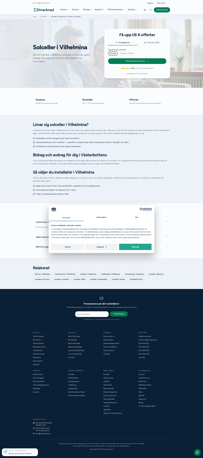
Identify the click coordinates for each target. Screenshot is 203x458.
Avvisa (67, 247)
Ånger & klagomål (110, 392)
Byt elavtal (37, 340)
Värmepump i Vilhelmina (134, 274)
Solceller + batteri (127, 53)
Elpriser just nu (108, 336)
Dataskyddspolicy (110, 403)
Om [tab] (136, 217)
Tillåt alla (135, 247)
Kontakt (106, 374)
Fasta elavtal (37, 361)
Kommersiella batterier (76, 396)
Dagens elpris (108, 340)
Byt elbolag (72, 340)
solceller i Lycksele (61, 279)
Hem (34, 17)
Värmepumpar (73, 381)
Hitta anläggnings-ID (41, 385)
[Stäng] (35, 451)
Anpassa (100, 247)
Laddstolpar (73, 388)
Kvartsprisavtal (38, 354)
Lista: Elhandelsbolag (76, 350)
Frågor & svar (108, 378)
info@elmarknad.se (43, 434)
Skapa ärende (108, 388)
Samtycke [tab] (66, 218)
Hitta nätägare (38, 378)
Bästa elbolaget (74, 343)
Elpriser (64, 9)
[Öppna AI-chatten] (197, 452)
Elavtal (75, 9)
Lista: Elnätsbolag (75, 354)
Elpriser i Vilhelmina (42, 274)
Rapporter (142, 399)
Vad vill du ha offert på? (117, 50)
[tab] (122, 42)
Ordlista (106, 381)
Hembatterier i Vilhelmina (65, 274)
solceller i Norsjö (118, 279)
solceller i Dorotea (42, 279)
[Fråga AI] (145, 10)
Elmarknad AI (38, 374)
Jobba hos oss (144, 378)
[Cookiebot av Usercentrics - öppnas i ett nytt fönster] (141, 209)
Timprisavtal (37, 350)
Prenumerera (119, 314)
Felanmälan (107, 385)
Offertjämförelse (115, 9)
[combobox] (162, 3)
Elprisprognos (108, 350)
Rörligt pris (37, 357)
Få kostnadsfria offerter (135, 61)
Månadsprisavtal (39, 347)
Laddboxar (72, 385)
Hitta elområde (38, 381)
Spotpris (98, 9)
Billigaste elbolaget (75, 347)
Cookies (106, 406)
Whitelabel (142, 388)
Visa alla (36, 365)
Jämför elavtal (162, 10)
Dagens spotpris (145, 336)
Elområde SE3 (144, 350)
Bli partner (142, 381)
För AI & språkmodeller (147, 406)
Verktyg (131, 9)
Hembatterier (73, 378)
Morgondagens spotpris (148, 340)
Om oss (141, 374)
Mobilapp (36, 388)
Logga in (150, 3)
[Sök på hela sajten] (150, 10)
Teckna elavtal (38, 343)
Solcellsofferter (136, 279)
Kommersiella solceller (76, 392)
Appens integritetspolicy (112, 413)
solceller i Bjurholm (156, 274)
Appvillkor (107, 410)
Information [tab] (101, 217)
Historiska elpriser (110, 347)
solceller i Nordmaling (98, 279)
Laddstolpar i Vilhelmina (110, 274)
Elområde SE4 (144, 354)
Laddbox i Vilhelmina (88, 274)
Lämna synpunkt (109, 396)
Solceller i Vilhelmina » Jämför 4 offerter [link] (66, 17)
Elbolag (86, 9)
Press (140, 392)
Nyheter (141, 396)
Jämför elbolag (74, 336)
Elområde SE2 (144, 347)
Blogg (141, 403)
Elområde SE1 (144, 343)
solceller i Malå (79, 279)
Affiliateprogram (145, 385)
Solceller (43, 17)
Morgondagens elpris (111, 343)
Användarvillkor (109, 399)
